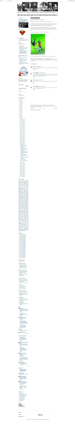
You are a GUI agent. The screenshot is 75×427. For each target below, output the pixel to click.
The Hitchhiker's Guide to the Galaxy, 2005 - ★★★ (23, 266)
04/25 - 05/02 (22, 175)
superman (20, 229)
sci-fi (25, 225)
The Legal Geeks (22, 362)
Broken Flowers (21, 302)
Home (44, 108)
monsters (24, 209)
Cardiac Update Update (22, 60)
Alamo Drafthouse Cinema (23, 395)
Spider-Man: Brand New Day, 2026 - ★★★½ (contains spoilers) (23, 272)
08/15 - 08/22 (22, 138)
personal (20, 222)
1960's (21, 182)
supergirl (25, 228)
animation (24, 193)
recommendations (23, 224)
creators (20, 200)
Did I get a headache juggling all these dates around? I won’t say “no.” (24, 345)
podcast (20, 223)
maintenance (26, 208)
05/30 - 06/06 (22, 169)
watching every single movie (24, 39)
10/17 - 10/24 (22, 131)
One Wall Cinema (21, 398)
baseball (21, 196)
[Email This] (46, 59)
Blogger (48, 419)
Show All (27, 333)
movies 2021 (26, 215)
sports (22, 227)
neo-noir (21, 221)
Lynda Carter (21, 393)
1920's (26, 180)
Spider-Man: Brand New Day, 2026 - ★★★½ (23, 281)
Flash (26, 188)
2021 (20, 105)
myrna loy (24, 220)
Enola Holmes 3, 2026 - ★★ (23, 282)
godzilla (20, 204)
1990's (25, 183)
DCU (27, 185)
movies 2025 (26, 218)
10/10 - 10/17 (22, 132)
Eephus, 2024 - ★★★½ (22, 293)
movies (20, 210)
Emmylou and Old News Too (23, 57)
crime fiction (25, 200)
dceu (22, 201)
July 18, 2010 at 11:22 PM (41, 86)
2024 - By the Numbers (22, 252)
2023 (20, 102)
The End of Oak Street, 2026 (23, 279)
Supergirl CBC (22, 373)
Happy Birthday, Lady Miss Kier (23, 47)
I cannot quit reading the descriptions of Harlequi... (24, 152)
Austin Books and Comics (22, 394)
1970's (25, 182)
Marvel (20, 191)
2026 (20, 99)
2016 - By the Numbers (22, 238)
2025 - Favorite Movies (22, 256)
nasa (27, 220)
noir (25, 221)
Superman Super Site (23, 381)
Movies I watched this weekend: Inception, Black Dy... (24, 155)
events (26, 202)
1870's (19, 180)
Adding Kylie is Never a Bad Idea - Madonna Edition (23, 51)
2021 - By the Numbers (22, 247)
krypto (19, 207)
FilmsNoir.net (21, 400)
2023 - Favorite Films (22, 251)
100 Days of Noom (22, 49)
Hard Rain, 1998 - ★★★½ (23, 267)
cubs (19, 201)
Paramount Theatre (22, 399)
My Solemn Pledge (22, 159)
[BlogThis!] (47, 59)
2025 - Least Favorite (22, 257)
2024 (20, 101)
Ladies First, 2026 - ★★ (22, 286)
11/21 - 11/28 (22, 125)
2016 (20, 111)
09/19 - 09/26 (22, 136)
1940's (23, 181)
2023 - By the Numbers (22, 250)
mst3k (26, 219)
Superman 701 (22, 153)
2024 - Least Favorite (22, 254)
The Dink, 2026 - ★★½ (22, 287)
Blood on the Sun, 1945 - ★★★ (23, 292)
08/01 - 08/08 (22, 141)
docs (26, 201)
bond (24, 197)
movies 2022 (23, 216)
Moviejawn (21, 308)
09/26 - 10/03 (22, 135)
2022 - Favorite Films (22, 249)
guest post (23, 204)
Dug (33, 66)
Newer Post (32, 108)
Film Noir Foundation (23, 321)
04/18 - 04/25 (22, 176)
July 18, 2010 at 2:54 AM (37, 66)
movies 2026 (22, 219)
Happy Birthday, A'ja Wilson (23, 48)
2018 (20, 108)
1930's (19, 181)
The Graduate (21, 301)
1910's (22, 180)
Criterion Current (22, 313)
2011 (20, 117)
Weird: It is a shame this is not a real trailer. (24, 150)
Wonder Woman (22, 192)
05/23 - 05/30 (22, 170)
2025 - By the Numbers (22, 255)
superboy (20, 228)
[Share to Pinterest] (50, 59)
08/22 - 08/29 (22, 137)
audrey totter (22, 195)
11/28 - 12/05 (22, 124)
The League (34, 86)
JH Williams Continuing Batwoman (23, 146)
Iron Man (25, 189)
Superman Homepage (23, 376)
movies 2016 (21, 212)
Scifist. (21, 329)
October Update (21, 59)
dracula (20, 202)
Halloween (20, 189)
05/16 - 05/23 (22, 171)
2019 (20, 107)
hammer (27, 204)
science (20, 226)
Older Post (55, 108)
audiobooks (26, 194)
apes (22, 194)
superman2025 (26, 229)
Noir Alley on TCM (21, 397)
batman (34, 60)
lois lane (23, 207)
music (20, 220)
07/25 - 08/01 (22, 142)
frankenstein (25, 203)
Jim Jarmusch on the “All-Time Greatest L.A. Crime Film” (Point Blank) (24, 359)
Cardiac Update (21, 62)
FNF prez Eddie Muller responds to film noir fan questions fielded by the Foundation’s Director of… (24, 323)
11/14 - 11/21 (22, 126)
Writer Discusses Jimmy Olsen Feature (23, 148)
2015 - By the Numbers (22, 236)
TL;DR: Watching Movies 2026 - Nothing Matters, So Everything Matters (23, 20)
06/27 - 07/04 (22, 164)
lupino (26, 207)
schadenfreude (20, 225)
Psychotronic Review (23, 317)
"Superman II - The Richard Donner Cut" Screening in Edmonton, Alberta (23, 383)
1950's (27, 181)
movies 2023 (21, 217)
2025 (20, 100)
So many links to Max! (22, 261)
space (23, 226)
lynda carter (20, 208)
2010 (20, 118)
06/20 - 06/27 (22, 165)
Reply (34, 83)
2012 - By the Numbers (22, 234)
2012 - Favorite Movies (22, 235)
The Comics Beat (22, 337)
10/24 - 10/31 (22, 130)
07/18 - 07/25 (22, 143)
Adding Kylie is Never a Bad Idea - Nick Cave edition (23, 53)
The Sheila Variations (23, 325)
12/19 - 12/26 (22, 120)
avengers (27, 195)
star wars (25, 227)
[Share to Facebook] (49, 59)
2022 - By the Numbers (22, 248)
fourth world (20, 203)
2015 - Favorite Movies (22, 237)
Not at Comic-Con (22, 144)
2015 (20, 112)
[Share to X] (48, 59)
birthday (20, 197)
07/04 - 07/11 (22, 163)
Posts (20, 89)
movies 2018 (24, 213)
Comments (21, 91)
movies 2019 (21, 214)
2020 (20, 106)
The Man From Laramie (22, 298)
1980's (20, 183)
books (27, 197)
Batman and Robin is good (24, 160)
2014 (20, 113)
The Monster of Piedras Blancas (24, 330)
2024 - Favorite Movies (22, 253)
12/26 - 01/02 (22, 119)
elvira (23, 202)
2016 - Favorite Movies (22, 239)
